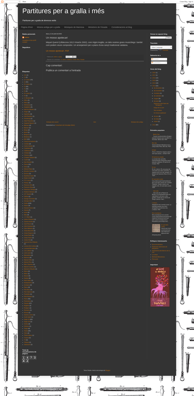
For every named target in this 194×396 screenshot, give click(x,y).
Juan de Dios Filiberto (30, 242)
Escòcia (26, 173)
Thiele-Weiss (28, 335)
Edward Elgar (28, 169)
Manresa (26, 257)
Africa (26, 100)
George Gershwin (29, 199)
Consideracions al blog (121, 27)
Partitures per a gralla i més (63, 11)
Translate (165, 50)
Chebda (26, 153)
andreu (27, 37)
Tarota (26, 331)
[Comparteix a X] (71, 57)
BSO (25, 139)
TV (25, 340)
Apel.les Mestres (29, 109)
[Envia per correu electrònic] (67, 57)
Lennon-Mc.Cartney (30, 246)
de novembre (158, 91)
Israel (25, 212)
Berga (26, 130)
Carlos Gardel (28, 146)
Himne (26, 205)
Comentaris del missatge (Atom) (65, 125)
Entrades (156, 59)
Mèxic (26, 273)
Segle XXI (27, 321)
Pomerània (27, 301)
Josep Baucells (28, 231)
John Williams (28, 228)
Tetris (25, 333)
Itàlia (25, 215)
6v (24, 95)
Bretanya (27, 137)
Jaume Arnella (28, 221)
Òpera (26, 287)
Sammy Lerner (28, 315)
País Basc (27, 289)
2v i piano (27, 84)
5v (24, 91)
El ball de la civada (158, 157)
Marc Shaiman (28, 264)
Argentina (27, 114)
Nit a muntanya (156, 213)
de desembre (158, 88)
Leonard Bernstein (29, 248)
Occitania (27, 285)
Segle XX (27, 319)
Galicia (26, 196)
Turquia (26, 338)
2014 (154, 83)
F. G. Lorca (27, 180)
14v (25, 75)
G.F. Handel (27, 194)
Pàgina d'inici (27, 27)
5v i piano (27, 93)
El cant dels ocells (157, 179)
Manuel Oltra (28, 260)
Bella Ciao (156, 134)
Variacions (27, 344)
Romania (27, 310)
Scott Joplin (27, 317)
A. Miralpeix (27, 98)
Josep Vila (27, 240)
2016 (154, 78)
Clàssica (26, 155)
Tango (26, 328)
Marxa (26, 271)
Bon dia (154, 143)
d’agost (156, 98)
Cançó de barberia (29, 141)
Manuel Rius (28, 262)
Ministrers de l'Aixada (97, 27)
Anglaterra (27, 107)
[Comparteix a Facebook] (73, 57)
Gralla (74, 59)
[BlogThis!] (69, 57)
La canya (155, 254)
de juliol (156, 101)
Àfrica (26, 102)
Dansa (26, 164)
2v (24, 82)
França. (26, 182)
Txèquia (26, 342)
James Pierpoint (29, 219)
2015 (154, 80)
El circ (154, 167)
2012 (154, 125)
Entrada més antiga (137, 122)
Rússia (26, 312)
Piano (78, 59)
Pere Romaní (28, 296)
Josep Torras (28, 237)
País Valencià (28, 292)
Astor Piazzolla (28, 121)
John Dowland (28, 226)
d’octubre (157, 93)
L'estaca (154, 203)
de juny (156, 116)
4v (24, 89)
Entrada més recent (52, 122)
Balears (26, 128)
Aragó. (26, 112)
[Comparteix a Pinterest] (75, 57)
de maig (156, 119)
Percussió (155, 259)
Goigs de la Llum (159, 107)
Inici (95, 122)
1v (24, 77)
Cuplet (26, 160)
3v (24, 86)
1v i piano (63, 59)
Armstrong (27, 118)
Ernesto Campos (29, 171)
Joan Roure (27, 224)
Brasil (26, 132)
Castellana (27, 148)
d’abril (156, 121)
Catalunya (69, 59)
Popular (82, 59)
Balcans (26, 125)
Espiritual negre (29, 176)
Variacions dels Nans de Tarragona (161, 104)
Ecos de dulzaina (157, 244)
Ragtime (26, 305)
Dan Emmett (28, 162)
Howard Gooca (28, 208)
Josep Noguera (28, 233)
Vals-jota (155, 191)
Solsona (26, 326)
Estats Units (27, 178)
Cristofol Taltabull (29, 157)
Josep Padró (28, 235)
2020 (154, 72)
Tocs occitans (158, 110)
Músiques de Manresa (74, 27)
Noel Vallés (27, 280)
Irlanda (26, 210)
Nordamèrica (28, 282)
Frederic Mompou (29, 192)
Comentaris (156, 62)
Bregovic (26, 134)
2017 (154, 75)
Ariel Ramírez (28, 116)
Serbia (26, 324)
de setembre (158, 96)
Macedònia (27, 255)
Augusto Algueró (29, 123)
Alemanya (27, 105)
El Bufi (154, 150)
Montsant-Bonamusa (158, 257)
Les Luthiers (28, 250)
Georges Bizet (28, 201)
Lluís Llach (27, 253)
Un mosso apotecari (160, 113)
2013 (154, 86)
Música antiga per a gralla (48, 27)
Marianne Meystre (29, 269)
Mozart (26, 276)
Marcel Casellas (29, 267)
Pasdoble (27, 294)
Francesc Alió (28, 185)
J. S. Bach (27, 217)
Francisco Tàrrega (29, 189)
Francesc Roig (28, 187)
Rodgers (26, 308)
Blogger (107, 370)
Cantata (26, 144)
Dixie (25, 167)
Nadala (26, 278)
